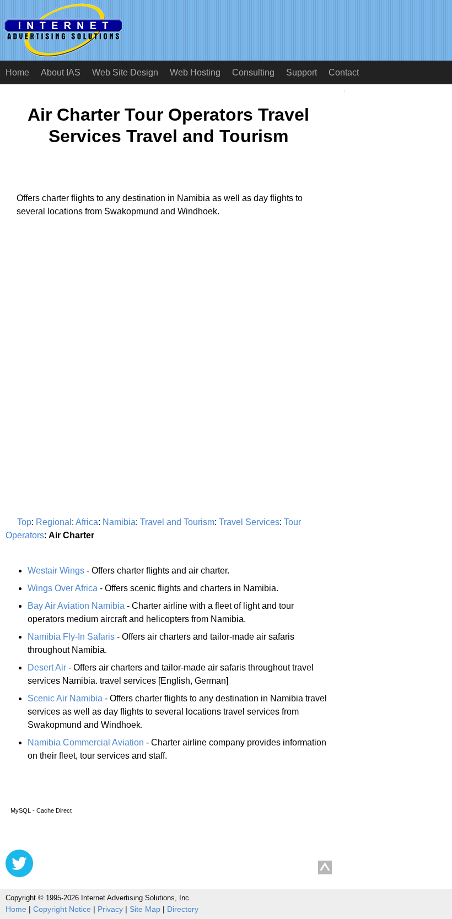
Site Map (145, 909)
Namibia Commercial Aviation (86, 742)
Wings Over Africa (63, 588)
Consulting (253, 72)
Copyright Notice (62, 909)
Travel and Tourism (177, 522)
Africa (87, 522)
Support (301, 72)
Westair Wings (56, 570)
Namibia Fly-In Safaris (71, 636)
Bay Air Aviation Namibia (76, 605)
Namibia (119, 522)
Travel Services (249, 522)
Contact (344, 72)
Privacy (110, 909)
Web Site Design (125, 72)
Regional (54, 522)
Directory (182, 909)
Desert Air (47, 667)
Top (24, 522)
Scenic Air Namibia (65, 698)
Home (17, 72)
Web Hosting (195, 72)
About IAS (60, 72)
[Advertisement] (98, 328)
